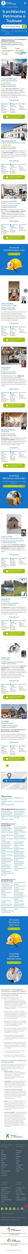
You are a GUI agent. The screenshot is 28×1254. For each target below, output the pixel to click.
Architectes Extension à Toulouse (6, 889)
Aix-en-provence (5, 1171)
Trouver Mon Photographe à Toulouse (11, 1233)
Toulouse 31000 (12, 84)
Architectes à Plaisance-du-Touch (7, 816)
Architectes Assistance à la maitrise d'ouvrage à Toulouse (20, 897)
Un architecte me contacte (6, 1189)
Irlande (18, 1161)
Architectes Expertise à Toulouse (19, 889)
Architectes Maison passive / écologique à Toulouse (20, 827)
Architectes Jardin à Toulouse (18, 901)
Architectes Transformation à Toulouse (7, 896)
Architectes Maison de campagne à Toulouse (19, 835)
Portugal (18, 1167)
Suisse (17, 1171)
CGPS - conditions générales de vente (21, 1199)
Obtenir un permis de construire (6, 1193)
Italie (17, 1163)
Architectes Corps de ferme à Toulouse (6, 845)
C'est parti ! (14, 962)
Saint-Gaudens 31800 (13, 603)
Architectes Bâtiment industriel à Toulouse (19, 862)
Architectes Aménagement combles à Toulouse (7, 911)
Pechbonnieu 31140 (12, 205)
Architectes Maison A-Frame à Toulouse (19, 842)
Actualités (18, 1190)
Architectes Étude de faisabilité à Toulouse (19, 904)
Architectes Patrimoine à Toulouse (20, 868)
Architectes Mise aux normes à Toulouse (19, 893)
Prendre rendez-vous (14, 486)
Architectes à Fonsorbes (6, 814)
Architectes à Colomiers (6, 812)
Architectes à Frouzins (19, 801)
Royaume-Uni (19, 1169)
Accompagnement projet (6, 1200)
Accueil (3, 7)
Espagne (18, 1156)
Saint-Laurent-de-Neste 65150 (15, 662)
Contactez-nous (20, 1188)
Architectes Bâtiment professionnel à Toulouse (7, 859)
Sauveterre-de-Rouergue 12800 (16, 540)
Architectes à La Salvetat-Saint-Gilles (7, 798)
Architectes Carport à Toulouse (19, 845)
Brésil (17, 1154)
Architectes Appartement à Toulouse (7, 852)
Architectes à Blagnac (19, 811)
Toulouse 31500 (12, 147)
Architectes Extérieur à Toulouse (6, 868)
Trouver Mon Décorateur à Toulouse (9, 1244)
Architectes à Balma (5, 811)
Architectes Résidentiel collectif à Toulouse (19, 852)
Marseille (3, 1154)
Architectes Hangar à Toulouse (6, 862)
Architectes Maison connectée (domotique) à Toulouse (20, 831)
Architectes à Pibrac (18, 798)
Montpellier (4, 1175)
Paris (2, 1150)
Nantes (3, 1163)
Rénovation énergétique (4, 1196)
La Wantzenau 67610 (13, 725)
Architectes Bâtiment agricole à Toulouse (6, 865)
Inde (17, 1159)
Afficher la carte (15, 780)
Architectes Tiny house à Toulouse (7, 839)
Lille (2, 1169)
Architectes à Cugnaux (19, 812)
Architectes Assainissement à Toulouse (7, 908)
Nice (2, 1161)
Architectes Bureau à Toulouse (19, 859)
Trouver (14, 254)
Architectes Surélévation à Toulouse (20, 886)
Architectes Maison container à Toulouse (6, 842)
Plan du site (19, 1192)
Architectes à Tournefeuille (7, 819)
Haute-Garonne (20, 809)
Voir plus (7, 33)
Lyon (2, 1152)
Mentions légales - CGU (21, 1195)
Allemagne (19, 1150)
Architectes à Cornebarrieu (7, 804)
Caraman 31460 (12, 372)
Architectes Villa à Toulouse (20, 838)
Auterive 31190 (11, 307)
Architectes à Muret (18, 814)
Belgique (18, 1152)
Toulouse (12, 824)
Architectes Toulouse (12, 7)
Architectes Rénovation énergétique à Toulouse (6, 886)
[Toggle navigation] (25, 3)
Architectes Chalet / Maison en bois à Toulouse (7, 831)
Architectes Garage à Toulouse (19, 849)
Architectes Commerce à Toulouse (7, 855)
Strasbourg (4, 1165)
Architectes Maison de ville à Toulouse (7, 835)
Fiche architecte (14, 100)
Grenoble (3, 1173)
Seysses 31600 (11, 434)
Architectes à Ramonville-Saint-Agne (20, 816)
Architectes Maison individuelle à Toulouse (6, 827)
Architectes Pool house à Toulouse (7, 849)
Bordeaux (3, 1159)
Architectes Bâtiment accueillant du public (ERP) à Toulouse (7, 873)
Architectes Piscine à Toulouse (6, 901)
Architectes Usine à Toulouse (18, 865)
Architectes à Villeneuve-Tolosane (7, 802)
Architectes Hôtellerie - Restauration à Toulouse (19, 855)
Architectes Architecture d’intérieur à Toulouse (6, 904)
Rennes (3, 1167)
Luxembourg (19, 1165)
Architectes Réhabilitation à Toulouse (20, 908)
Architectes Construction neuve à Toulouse (7, 883)
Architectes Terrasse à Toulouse (6, 893)
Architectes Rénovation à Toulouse (20, 883)
